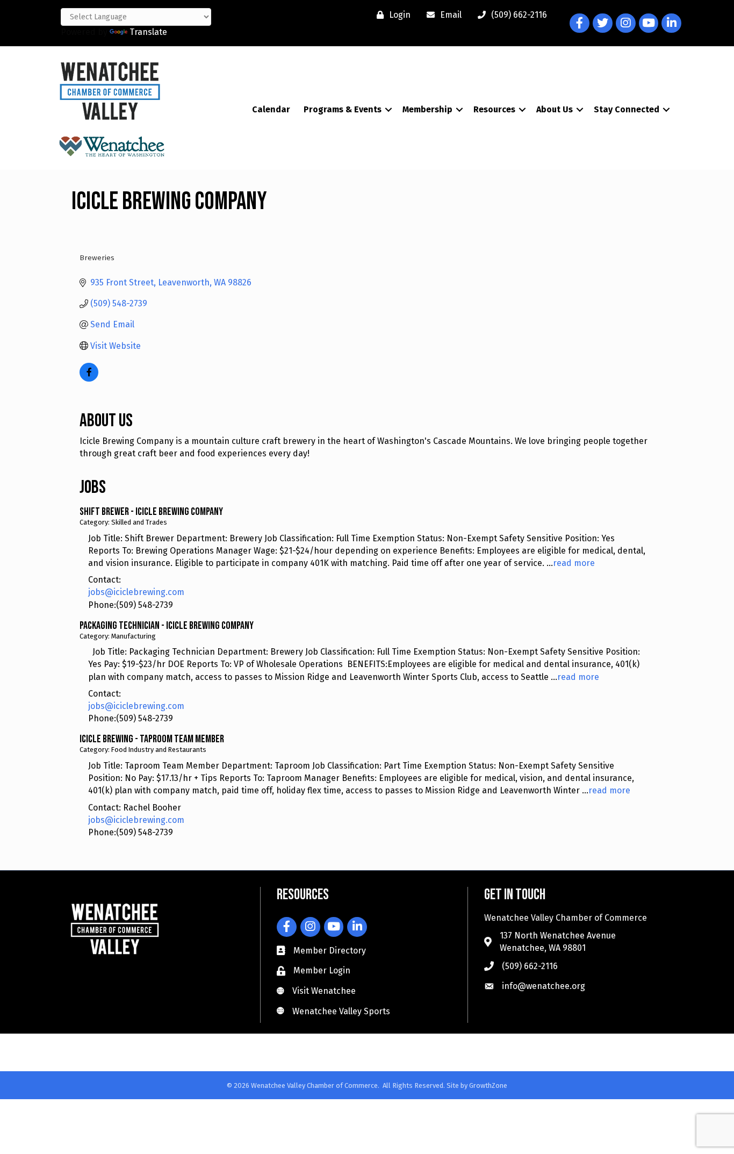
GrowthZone (488, 1085)
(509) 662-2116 (530, 966)
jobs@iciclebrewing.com (136, 592)
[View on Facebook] (89, 379)
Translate (148, 32)
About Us (554, 109)
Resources (494, 109)
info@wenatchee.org (543, 986)
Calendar (271, 109)
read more (574, 563)
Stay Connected (626, 109)
